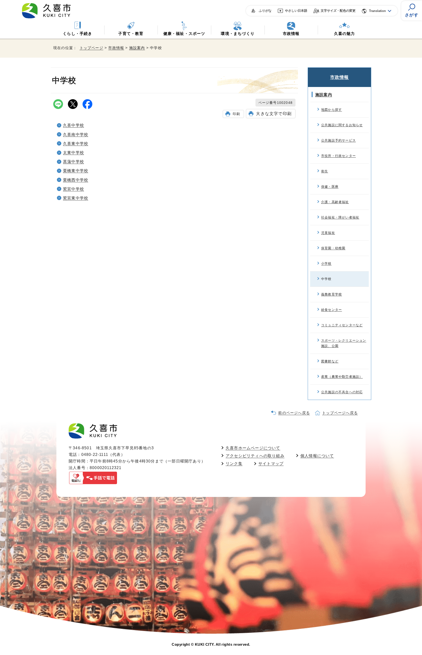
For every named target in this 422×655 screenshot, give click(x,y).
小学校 (326, 263)
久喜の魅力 (344, 34)
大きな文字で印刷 (274, 113)
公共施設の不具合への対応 (342, 392)
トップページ (91, 48)
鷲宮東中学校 (75, 198)
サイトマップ (271, 464)
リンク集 (234, 464)
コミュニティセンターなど (342, 325)
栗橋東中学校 (75, 171)
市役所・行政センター (338, 156)
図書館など (329, 361)
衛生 (324, 171)
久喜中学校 (73, 125)
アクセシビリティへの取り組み (255, 456)
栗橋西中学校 (75, 180)
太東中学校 (73, 152)
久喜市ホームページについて (253, 448)
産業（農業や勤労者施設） (342, 376)
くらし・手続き (77, 34)
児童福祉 (328, 233)
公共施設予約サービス (338, 140)
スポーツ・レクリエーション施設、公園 (343, 343)
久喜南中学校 (75, 134)
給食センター (331, 309)
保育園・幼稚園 (333, 248)
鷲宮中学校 (73, 189)
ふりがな (265, 10)
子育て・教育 (130, 34)
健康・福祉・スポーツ (184, 34)
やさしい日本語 (296, 10)
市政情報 (291, 34)
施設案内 (137, 48)
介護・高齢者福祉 (335, 202)
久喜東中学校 (75, 143)
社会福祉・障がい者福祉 (340, 217)
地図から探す (331, 109)
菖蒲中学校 (73, 162)
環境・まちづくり (237, 34)
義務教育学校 (331, 294)
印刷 (236, 114)
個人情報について (317, 456)
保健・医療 (329, 186)
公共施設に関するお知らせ (342, 125)
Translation (377, 11)
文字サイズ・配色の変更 (338, 10)
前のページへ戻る (294, 413)
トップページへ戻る (340, 413)
